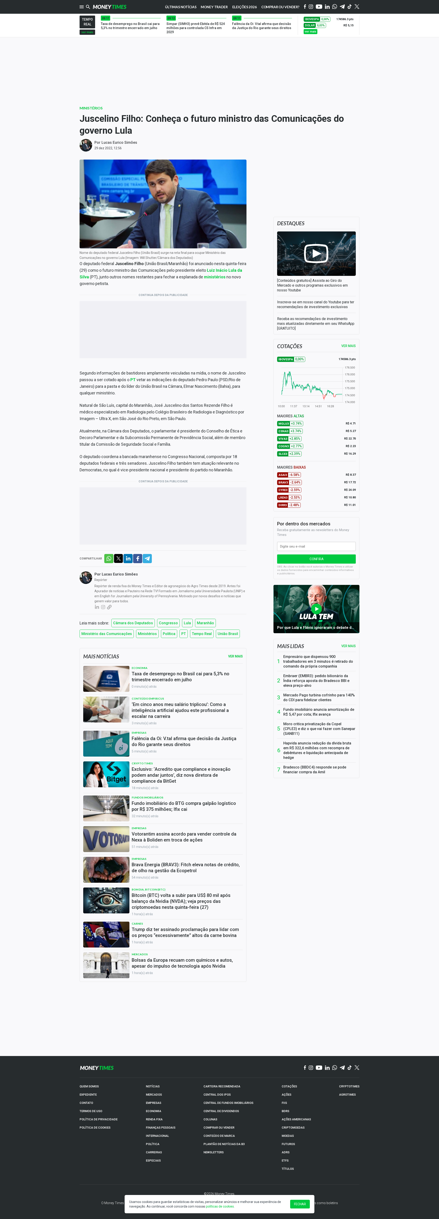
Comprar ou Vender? (280, 7)
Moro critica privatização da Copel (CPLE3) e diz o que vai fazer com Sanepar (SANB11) (319, 729)
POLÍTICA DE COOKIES (95, 1127)
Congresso (168, 623)
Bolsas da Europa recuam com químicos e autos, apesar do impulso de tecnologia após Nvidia (182, 963)
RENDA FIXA (154, 1119)
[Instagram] (311, 7)
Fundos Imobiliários (147, 797)
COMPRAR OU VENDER (218, 1127)
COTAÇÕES (289, 1086)
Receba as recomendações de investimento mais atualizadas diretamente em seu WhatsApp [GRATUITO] (315, 324)
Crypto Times (142, 763)
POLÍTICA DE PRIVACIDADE (99, 1119)
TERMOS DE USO (91, 1111)
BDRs (285, 1111)
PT (183, 634)
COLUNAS (210, 1119)
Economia (139, 668)
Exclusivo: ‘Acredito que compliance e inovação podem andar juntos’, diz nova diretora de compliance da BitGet (181, 775)
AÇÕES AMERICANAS (296, 1119)
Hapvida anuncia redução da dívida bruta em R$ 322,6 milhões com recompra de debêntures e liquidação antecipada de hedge (317, 750)
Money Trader (214, 7)
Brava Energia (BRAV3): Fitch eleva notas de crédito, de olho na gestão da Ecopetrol (186, 867)
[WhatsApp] (334, 7)
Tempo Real (202, 634)
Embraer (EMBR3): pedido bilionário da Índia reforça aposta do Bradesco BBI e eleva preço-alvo (316, 681)
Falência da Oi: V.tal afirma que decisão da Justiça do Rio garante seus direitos (184, 741)
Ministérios (91, 108)
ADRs (285, 1152)
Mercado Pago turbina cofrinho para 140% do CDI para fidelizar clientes (319, 697)
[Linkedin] (327, 7)
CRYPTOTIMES (349, 1086)
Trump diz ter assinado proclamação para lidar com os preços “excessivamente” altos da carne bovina (185, 932)
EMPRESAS (153, 1103)
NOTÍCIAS (153, 1086)
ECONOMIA (153, 1111)
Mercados (140, 954)
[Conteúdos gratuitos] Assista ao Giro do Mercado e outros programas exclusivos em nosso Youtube (312, 285)
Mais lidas (290, 646)
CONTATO (86, 1103)
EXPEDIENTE (88, 1094)
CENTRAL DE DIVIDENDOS (221, 1111)
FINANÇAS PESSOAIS (160, 1127)
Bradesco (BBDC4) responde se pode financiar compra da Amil (314, 769)
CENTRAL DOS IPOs (217, 1094)
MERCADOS (154, 1094)
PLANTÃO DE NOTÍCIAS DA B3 (224, 1144)
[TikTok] (350, 1068)
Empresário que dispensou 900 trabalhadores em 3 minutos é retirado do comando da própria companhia (318, 661)
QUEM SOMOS (89, 1086)
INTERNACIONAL (157, 1136)
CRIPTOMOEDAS (293, 1127)
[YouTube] (319, 7)
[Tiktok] (350, 7)
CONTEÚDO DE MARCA (219, 1136)
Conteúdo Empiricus (148, 698)
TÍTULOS (288, 1168)
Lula (187, 623)
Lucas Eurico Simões (119, 142)
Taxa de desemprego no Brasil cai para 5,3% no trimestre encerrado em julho (180, 676)
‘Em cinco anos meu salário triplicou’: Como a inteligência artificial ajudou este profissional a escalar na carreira (180, 710)
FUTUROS (288, 1144)
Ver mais (348, 646)
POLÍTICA (152, 1144)
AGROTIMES (347, 1094)
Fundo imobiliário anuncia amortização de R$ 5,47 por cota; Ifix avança (318, 712)
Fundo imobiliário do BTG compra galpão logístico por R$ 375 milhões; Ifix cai (184, 806)
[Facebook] (305, 6)
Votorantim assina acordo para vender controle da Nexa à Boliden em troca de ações (184, 837)
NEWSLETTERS (213, 1152)
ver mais (87, 32)
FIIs (284, 1103)
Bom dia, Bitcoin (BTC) (148, 889)
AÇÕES (286, 1094)
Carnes (137, 923)
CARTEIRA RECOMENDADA (221, 1086)
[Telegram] (342, 7)
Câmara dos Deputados (133, 623)
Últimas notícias (180, 7)
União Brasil (228, 634)
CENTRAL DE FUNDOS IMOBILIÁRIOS (228, 1103)
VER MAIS (348, 346)
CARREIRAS (154, 1152)
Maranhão (205, 623)
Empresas (139, 732)
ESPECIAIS (153, 1160)
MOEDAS (288, 1136)
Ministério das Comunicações (106, 634)
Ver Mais (235, 656)
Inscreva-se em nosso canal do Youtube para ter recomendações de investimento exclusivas (315, 304)
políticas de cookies (220, 1206)
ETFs (285, 1160)
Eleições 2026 (244, 7)
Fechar (300, 1204)
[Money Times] (109, 7)
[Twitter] (356, 7)
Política (169, 634)
